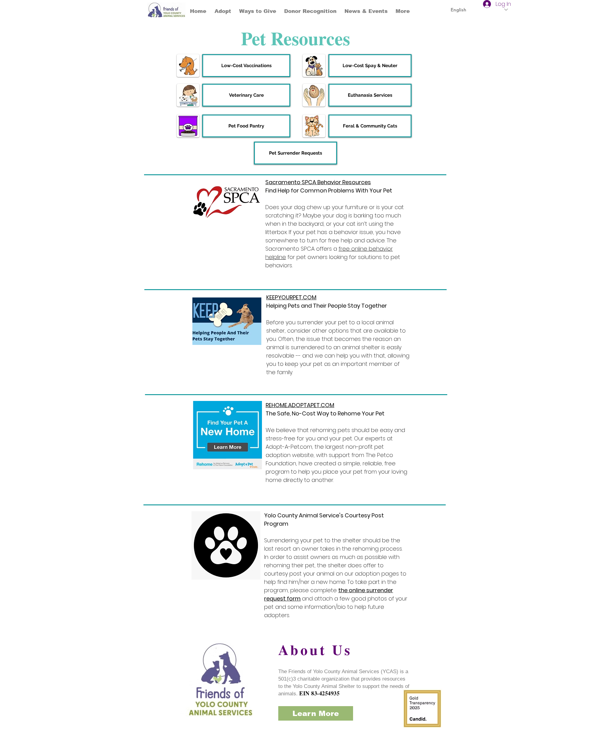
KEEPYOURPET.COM (291, 297)
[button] (257, 11)
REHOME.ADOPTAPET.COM (300, 405)
